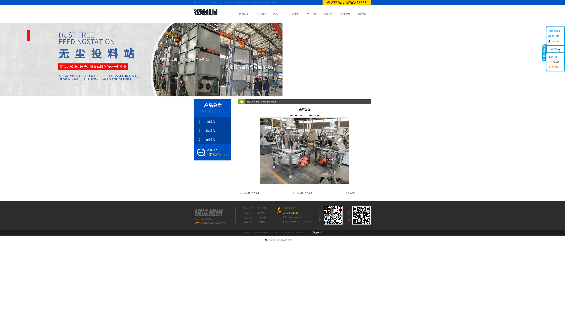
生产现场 (311, 14)
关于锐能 (261, 14)
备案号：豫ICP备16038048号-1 (297, 232)
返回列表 (351, 193)
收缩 (544, 52)
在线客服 (555, 41)
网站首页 (244, 14)
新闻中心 (328, 14)
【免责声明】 (318, 232)
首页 (257, 102)
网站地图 (279, 232)
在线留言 (259, 2)
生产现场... (256, 193)
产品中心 (277, 14)
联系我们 (273, 2)
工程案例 (294, 14)
